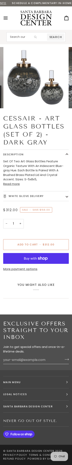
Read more (11, 184)
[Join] (65, 359)
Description (13, 154)
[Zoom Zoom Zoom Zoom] (36, 77)
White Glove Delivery (26, 196)
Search (55, 37)
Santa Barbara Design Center (30, 451)
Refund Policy (14, 459)
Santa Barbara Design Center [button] (28, 406)
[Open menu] (9, 18)
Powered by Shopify (43, 459)
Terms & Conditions (45, 455)
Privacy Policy (15, 455)
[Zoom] (12, 100)
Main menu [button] (12, 382)
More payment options (20, 269)
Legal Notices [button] (15, 394)
